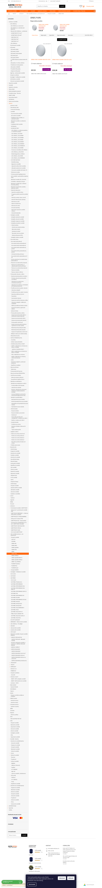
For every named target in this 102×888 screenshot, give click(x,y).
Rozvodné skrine (14, 239)
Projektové (13, 759)
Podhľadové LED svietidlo (17, 124)
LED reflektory (13, 24)
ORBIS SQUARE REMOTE (16, 557)
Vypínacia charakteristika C (18, 349)
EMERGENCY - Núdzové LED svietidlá (19, 622)
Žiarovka (13, 757)
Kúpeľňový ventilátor (16, 365)
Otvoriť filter (62, 39)
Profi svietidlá (14, 477)
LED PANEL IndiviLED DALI (16, 603)
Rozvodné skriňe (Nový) (16, 241)
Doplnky (13, 767)
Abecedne (70, 35)
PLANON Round (14, 568)
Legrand (12, 500)
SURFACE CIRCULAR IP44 (16, 637)
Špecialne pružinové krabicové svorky (18, 442)
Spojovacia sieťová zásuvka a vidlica (19, 300)
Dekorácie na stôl (15, 201)
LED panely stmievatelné (16, 53)
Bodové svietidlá (15, 755)
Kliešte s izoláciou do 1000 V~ (18, 420)
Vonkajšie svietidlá (15, 215)
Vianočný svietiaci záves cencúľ (18, 197)
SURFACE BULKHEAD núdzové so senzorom (18, 658)
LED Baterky (11, 99)
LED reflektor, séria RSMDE (17, 148)
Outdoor (13, 498)
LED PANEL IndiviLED (15, 601)
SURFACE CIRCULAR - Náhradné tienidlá (18, 640)
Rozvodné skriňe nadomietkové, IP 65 (19, 256)
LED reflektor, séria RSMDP (17, 135)
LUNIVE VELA (14, 549)
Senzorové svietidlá (15, 804)
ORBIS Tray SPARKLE (16, 562)
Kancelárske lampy (15, 459)
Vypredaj (11, 808)
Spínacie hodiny (14, 311)
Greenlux (12, 710)
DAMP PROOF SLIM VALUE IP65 (17, 526)
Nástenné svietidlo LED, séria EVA (18, 179)
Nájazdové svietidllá (16, 164)
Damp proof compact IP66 (17, 518)
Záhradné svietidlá (15, 490)
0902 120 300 (51, 851)
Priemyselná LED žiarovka (16, 371)
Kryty (12, 781)
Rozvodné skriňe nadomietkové (18, 245)
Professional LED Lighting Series (18, 174)
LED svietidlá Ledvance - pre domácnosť (17, 534)
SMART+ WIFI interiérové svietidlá (18, 681)
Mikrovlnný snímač (16, 229)
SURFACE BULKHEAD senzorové (18, 653)
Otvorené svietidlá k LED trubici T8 (19, 170)
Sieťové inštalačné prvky (16, 338)
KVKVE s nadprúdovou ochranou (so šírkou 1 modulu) (19, 346)
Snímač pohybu (14, 225)
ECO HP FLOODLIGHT (15, 620)
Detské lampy (14, 449)
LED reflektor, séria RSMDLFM (18, 146)
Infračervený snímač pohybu (18, 227)
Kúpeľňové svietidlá (15, 465)
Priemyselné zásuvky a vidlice (17, 274)
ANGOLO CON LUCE (15, 765)
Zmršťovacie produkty (16, 375)
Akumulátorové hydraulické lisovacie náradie (19, 404)
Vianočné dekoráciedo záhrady (18, 199)
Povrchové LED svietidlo (16, 113)
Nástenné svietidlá (15, 473)
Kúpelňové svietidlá (15, 783)
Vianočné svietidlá (13, 83)
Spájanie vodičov (14, 431)
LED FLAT (13, 539)
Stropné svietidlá (14, 485)
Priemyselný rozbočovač (17, 322)
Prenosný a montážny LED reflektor (19, 150)
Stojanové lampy (14, 481)
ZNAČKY (10, 103)
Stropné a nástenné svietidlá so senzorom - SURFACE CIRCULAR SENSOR (18, 644)
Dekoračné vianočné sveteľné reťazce (18, 210)
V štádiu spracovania (15, 445)
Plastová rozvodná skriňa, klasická (19, 268)
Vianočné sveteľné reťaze (17, 192)
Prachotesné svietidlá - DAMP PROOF (19, 508)
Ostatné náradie (14, 422)
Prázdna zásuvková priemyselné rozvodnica (18, 278)
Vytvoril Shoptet (90, 885)
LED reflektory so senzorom (17, 26)
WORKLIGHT (13, 666)
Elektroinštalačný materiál (15, 91)
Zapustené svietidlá (15, 727)
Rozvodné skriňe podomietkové (18, 243)
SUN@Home (13, 671)
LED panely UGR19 (15, 57)
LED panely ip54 (14, 55)
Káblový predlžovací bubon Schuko (19, 305)
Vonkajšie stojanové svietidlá (17, 221)
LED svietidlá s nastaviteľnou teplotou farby (19, 176)
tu (42, 880)
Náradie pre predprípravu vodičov (18, 383)
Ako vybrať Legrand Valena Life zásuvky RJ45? (70, 856)
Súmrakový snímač (16, 231)
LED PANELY (13, 578)
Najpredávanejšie (61, 35)
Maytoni (12, 712)
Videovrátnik (11, 89)
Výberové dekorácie (16, 203)
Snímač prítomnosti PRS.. (17, 235)
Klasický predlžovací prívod (17, 294)
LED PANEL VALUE (15, 609)
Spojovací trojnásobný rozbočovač (19, 332)
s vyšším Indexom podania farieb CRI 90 (19, 60)
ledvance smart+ (14, 677)
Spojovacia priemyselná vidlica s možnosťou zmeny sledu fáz (18, 315)
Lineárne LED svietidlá (15, 630)
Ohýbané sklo (14, 475)
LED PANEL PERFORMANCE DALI (18, 586)
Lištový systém (14, 469)
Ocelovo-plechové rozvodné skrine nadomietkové (19, 260)
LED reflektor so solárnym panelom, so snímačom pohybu (19, 131)
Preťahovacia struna (16, 424)
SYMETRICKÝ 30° (14, 37)
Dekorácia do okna (15, 205)
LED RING (13, 541)
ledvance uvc (14, 669)
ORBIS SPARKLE (14, 555)
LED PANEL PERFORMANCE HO (17, 595)
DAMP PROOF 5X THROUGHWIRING (18, 516)
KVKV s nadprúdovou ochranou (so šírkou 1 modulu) (19, 352)
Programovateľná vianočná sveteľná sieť (19, 194)
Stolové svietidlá (15, 751)
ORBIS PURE (14, 553)
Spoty (12, 479)
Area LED (13, 675)
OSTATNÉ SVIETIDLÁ (15, 160)
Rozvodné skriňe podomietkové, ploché (18, 251)
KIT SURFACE (14, 779)
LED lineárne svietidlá (15, 79)
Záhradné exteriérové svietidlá (18, 168)
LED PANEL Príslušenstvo (16, 582)
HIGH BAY (13, 626)
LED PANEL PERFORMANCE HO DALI (18, 599)
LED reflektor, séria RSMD (17, 156)
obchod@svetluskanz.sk (53, 848)
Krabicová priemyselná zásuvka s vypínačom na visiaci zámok (19, 325)
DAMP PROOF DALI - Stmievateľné (18, 520)
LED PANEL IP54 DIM (15, 597)
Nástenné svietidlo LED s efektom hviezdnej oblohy (18, 184)
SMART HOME (12, 95)
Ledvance (12, 506)
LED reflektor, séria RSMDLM (17, 144)
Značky (10, 810)
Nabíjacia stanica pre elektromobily (19, 334)
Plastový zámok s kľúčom (17, 272)
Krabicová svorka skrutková (17, 438)
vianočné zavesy (14, 700)
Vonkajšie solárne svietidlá (17, 237)
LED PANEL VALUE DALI (16, 618)
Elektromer (13, 369)
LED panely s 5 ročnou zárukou (17, 63)
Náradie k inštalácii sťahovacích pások (18, 427)
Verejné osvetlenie (14, 75)
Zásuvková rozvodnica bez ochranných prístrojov (17, 282)
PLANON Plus (14, 566)
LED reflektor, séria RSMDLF (17, 142)
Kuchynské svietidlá (15, 463)
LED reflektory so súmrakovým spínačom (18, 28)
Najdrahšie (51, 35)
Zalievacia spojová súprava (17, 377)
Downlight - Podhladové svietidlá (17, 77)
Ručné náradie (14, 409)
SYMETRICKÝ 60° (14, 39)
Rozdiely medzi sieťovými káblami (69, 861)
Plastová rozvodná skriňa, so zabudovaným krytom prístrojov (18, 265)
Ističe (12, 360)
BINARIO (13, 763)
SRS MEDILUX (13, 689)
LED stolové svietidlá (15, 115)
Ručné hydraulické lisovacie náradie (19, 401)
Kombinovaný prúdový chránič (18, 344)
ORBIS (12, 551)
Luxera (11, 496)
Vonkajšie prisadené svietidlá (17, 223)
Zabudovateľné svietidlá (16, 487)
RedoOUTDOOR (14, 687)
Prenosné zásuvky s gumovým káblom (18, 308)
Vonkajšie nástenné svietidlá (17, 217)
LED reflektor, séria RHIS (16, 133)
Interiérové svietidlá (15, 457)
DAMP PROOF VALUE (15, 530)
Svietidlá (11, 85)
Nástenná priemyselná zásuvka (18, 329)
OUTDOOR (13, 576)
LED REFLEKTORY (15, 128)
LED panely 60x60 (14, 49)
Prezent (12, 504)
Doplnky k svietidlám (15, 494)
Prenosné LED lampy (15, 109)
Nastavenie (32, 884)
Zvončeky (13, 340)
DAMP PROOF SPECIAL (16, 528)
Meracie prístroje (14, 367)
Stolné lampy (14, 483)
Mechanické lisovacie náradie (18, 399)
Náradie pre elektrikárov (16, 381)
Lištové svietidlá (14, 731)
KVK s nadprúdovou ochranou (18, 354)
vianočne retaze (14, 702)
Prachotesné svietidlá (15, 45)
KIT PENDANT (14, 769)
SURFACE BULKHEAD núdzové (17, 655)
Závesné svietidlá (15, 492)
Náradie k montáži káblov (16, 397)
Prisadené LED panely (15, 69)
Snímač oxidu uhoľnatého (16, 342)
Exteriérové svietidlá (15, 453)
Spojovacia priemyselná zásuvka (18, 320)
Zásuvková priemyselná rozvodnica (19, 276)
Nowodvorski (13, 447)
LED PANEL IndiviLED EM (16, 605)
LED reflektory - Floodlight (16, 624)
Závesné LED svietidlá (16, 628)
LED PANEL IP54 (14, 593)
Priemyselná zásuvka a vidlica (17, 313)
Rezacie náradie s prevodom (17, 413)
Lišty (12, 735)
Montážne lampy (15, 162)
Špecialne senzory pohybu (18, 233)
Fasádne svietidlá (15, 455)
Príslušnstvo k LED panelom (17, 65)
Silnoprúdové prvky (15, 336)
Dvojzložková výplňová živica (17, 379)
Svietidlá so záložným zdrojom (18, 181)
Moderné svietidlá (15, 471)
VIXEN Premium (13, 698)
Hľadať (62, 6)
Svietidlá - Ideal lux (14, 739)
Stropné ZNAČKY (15, 570)
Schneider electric (14, 704)
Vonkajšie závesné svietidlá (17, 219)
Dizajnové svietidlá (15, 451)
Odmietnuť (62, 878)
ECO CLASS (13, 574)
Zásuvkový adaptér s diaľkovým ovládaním (18, 303)
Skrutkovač (14, 415)
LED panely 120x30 (15, 51)
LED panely (12, 47)
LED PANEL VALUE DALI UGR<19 (17, 616)
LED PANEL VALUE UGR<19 (16, 611)
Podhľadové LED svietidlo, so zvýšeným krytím (17, 118)
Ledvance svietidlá (13, 22)
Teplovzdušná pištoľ (16, 429)
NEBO (11, 708)
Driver (12, 753)
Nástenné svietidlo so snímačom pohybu (18, 121)
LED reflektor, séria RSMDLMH (18, 158)
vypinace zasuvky (15, 706)
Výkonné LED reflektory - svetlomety (19, 31)
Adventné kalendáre (16, 213)
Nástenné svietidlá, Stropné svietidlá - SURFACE (19, 634)
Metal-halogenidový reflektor (18, 154)
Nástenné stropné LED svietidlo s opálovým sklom (18, 187)
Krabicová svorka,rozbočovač (18, 434)
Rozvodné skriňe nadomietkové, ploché (18, 248)
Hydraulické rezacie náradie (17, 407)
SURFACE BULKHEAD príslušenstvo (19, 660)
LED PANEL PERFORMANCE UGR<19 (18, 591)
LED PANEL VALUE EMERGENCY (17, 607)
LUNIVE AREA (14, 545)
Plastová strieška (15, 270)
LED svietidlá (13, 467)
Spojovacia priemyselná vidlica (18, 318)
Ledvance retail (13, 105)
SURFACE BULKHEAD (15, 649)
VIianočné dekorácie (15, 190)
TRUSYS (12, 665)
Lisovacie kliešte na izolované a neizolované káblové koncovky (18, 394)
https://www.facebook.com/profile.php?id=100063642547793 (54, 854)
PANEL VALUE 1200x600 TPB (17, 614)
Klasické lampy (14, 461)
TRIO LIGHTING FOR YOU (15, 718)
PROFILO (13, 777)
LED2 (11, 721)
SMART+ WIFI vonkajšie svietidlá (18, 679)
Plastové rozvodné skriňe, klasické (19, 263)
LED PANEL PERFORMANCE (17, 584)
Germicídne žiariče (13, 97)
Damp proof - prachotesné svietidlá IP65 (19, 510)
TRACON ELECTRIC (14, 107)
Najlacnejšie (43, 35)
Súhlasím (70, 878)
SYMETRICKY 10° (14, 41)
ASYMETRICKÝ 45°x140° (16, 35)
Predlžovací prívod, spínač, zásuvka (19, 288)
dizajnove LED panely (15, 71)
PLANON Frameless (15, 564)
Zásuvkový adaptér (15, 290)
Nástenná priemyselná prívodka (18, 327)
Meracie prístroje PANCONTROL (18, 373)
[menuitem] (12, 11)
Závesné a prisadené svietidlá (17, 81)
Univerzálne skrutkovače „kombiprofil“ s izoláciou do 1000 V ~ (19, 417)
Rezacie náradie (15, 411)
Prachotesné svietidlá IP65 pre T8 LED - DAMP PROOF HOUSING (18, 523)
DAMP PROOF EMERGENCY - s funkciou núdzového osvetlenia (19, 514)
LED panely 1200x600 (15, 67)
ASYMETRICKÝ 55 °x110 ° (16, 33)
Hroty (12, 802)
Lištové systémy (14, 714)
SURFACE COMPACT (15, 647)
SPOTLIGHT (13, 632)
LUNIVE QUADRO (15, 547)
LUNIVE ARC (13, 543)
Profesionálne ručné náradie (17, 385)
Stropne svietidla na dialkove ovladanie (17, 695)
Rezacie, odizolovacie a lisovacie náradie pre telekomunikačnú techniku (18, 391)
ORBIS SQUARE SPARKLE (16, 560)
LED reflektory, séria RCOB (17, 152)
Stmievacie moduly (15, 172)
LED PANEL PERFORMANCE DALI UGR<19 (18, 588)
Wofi (11, 716)
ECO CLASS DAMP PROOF (16, 532)
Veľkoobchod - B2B (43, 1)
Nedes (11, 693)
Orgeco (12, 691)
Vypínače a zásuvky (13, 87)
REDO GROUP (13, 685)
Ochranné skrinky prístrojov (17, 254)
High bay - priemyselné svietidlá (17, 73)
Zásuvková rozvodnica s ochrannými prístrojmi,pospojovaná (19, 285)
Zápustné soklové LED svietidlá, (18, 166)
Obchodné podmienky (55, 1)
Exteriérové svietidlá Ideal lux (17, 785)
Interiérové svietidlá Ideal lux (17, 741)
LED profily (13, 775)
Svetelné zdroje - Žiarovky (15, 93)
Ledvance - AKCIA (14, 683)
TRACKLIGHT (13, 662)
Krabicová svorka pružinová (17, 435)
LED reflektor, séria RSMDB (17, 137)
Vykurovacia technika (13, 101)
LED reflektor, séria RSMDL (17, 139)
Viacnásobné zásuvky (16, 298)
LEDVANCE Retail (12, 806)
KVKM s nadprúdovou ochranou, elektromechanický (18, 357)
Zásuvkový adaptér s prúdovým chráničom (18, 362)
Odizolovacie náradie (16, 387)
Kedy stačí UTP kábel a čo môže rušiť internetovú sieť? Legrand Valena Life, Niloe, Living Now (69, 850)
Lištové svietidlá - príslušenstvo (18, 773)
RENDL (11, 502)
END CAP (13, 771)
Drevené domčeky (15, 207)
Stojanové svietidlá (15, 745)
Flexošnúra (13, 296)
